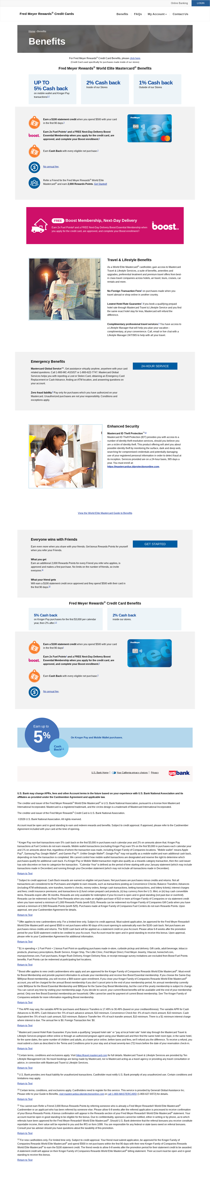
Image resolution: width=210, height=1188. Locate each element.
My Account (156, 14)
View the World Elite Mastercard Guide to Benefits (105, 513)
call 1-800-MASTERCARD (122, 1094)
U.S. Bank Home (100, 772)
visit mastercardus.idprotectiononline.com (81, 1094)
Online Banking (179, 3)
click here (135, 58)
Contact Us (180, 14)
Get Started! (100, 184)
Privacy (155, 772)
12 (49, 586)
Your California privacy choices (132, 772)
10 (146, 433)
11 (42, 570)
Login (200, 3)
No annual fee (51, 166)
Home (32, 31)
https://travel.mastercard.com (91, 1055)
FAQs (138, 14)
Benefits (122, 14)
